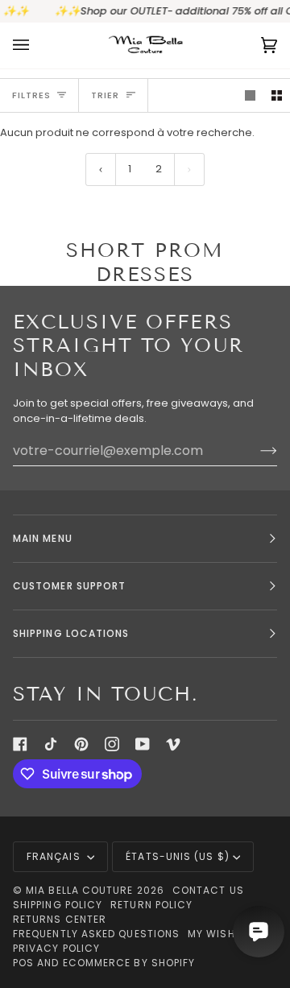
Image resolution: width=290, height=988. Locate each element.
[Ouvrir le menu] (37, 45)
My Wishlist (222, 933)
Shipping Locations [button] (71, 633)
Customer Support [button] (69, 586)
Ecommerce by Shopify (129, 962)
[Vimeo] (173, 744)
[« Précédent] (100, 169)
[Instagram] (112, 744)
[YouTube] (142, 744)
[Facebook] (20, 744)
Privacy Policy (56, 948)
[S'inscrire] (255, 450)
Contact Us (208, 890)
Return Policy (151, 905)
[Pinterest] (81, 744)
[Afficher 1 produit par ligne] (250, 95)
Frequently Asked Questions (96, 933)
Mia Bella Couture (79, 890)
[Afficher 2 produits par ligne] (276, 95)
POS (23, 962)
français (55, 856)
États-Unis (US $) (177, 856)
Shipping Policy (57, 905)
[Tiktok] (51, 744)
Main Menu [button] (42, 538)
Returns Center (59, 919)
